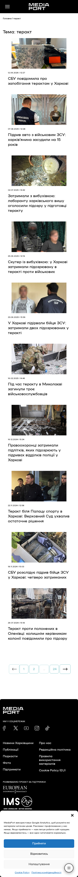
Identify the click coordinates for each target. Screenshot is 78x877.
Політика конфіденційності (46, 872)
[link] (5, 728)
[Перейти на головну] (39, 6)
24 (55, 669)
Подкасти (10, 756)
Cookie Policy (22, 872)
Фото (7, 762)
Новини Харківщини (18, 743)
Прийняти (39, 843)
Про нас (45, 743)
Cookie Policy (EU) (52, 770)
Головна (7, 18)
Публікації (10, 749)
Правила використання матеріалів (50, 760)
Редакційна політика (55, 749)
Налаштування (39, 864)
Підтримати (12, 769)
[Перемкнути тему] (68, 867)
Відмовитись (39, 853)
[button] (72, 815)
